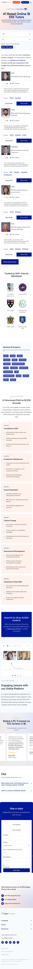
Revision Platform (16, 2)
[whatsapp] (2, 942)
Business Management (18, 363)
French (18, 375)
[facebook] (6, 942)
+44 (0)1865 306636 (10, 899)
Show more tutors (9, 262)
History (6, 367)
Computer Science (8, 375)
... (28, 92)
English (12, 355)
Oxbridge (16, 172)
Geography (24, 172)
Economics (6, 363)
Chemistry (6, 359)
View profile (8, 103)
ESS (11, 172)
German (26, 375)
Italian (5, 379)
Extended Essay (8, 371)
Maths (5, 355)
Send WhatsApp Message (12, 895)
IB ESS (11, 98)
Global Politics (23, 367)
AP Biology (25, 249)
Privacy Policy (4, 948)
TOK (16, 371)
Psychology (22, 359)
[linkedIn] (18, 942)
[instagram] (10, 942)
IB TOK (24, 135)
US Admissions (8, 175)
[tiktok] (14, 942)
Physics (14, 359)
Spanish (13, 379)
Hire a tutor (25, 2)
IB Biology (18, 98)
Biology (19, 355)
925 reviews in (20, 9)
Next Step (16, 870)
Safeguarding (4, 954)
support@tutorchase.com (12, 903)
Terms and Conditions (7, 951)
